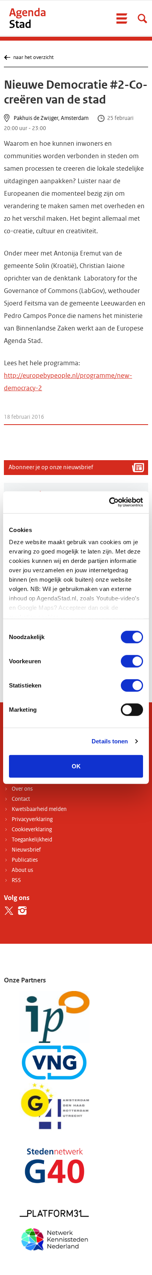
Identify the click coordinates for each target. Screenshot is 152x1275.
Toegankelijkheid (32, 839)
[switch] (132, 661)
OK (76, 765)
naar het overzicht (33, 57)
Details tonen (110, 741)
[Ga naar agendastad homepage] (27, 17)
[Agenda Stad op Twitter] (9, 911)
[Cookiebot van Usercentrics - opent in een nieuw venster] (109, 502)
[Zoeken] (142, 18)
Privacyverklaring (32, 819)
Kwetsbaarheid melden (39, 809)
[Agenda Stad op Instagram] (22, 911)
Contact (21, 799)
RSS (16, 880)
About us (22, 870)
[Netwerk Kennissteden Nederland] (54, 1238)
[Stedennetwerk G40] (54, 1165)
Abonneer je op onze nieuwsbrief (51, 467)
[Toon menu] (121, 18)
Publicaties (25, 860)
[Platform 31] (54, 1212)
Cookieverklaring (32, 829)
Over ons (22, 789)
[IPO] (54, 1016)
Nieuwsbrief (26, 849)
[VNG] (54, 1062)
